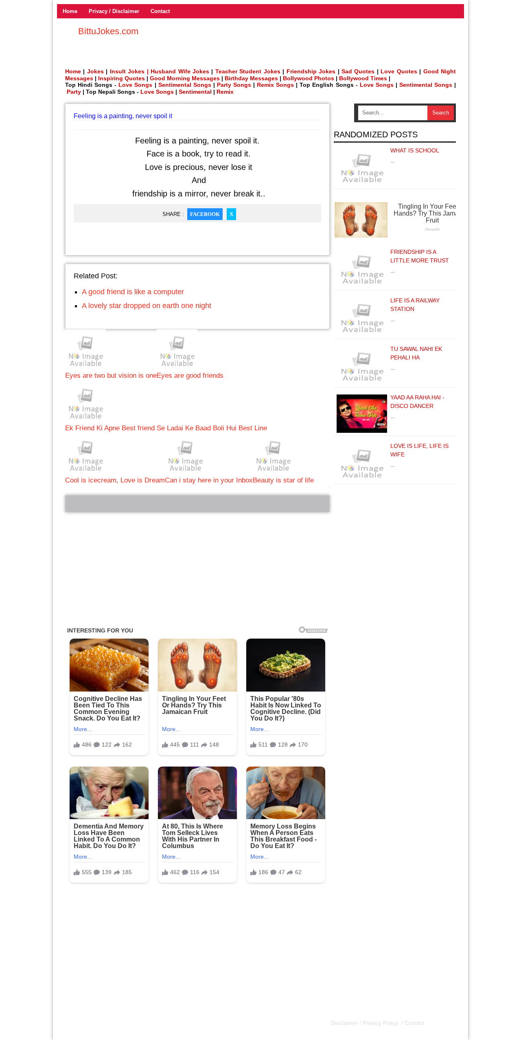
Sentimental (195, 91)
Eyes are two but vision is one (111, 375)
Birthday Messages (251, 78)
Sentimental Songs (184, 85)
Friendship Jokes (311, 71)
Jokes (95, 71)
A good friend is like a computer (133, 292)
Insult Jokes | (129, 71)
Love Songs (135, 85)
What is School (414, 150)
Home (70, 11)
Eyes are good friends (190, 375)
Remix (225, 91)
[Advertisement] (197, 569)
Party (74, 91)
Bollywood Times (363, 78)
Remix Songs (275, 85)
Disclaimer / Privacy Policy (365, 1023)
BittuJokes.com (108, 31)
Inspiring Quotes (121, 78)
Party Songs (234, 85)
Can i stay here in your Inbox (209, 480)
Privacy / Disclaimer (114, 11)
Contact (160, 11)
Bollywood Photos (308, 78)
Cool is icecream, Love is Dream (115, 480)
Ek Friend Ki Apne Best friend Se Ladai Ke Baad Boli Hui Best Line (166, 428)
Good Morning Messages (185, 78)
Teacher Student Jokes (247, 71)
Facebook (205, 214)
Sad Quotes (357, 71)
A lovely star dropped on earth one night (146, 306)
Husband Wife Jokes (181, 71)
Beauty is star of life (283, 480)
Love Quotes (399, 71)
